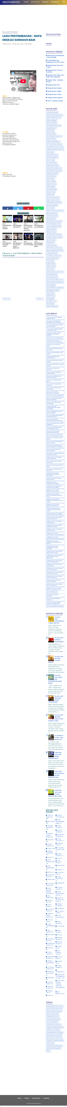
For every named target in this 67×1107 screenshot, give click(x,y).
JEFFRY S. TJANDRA (51, 181)
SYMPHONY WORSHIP (52, 149)
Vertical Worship (57, 237)
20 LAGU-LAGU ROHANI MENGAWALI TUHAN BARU (53, 392)
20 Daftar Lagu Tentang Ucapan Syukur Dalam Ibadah (55, 341)
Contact (27, 1098)
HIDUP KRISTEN (11, 2)
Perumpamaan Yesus (52, 1032)
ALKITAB (49, 1048)
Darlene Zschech (51, 184)
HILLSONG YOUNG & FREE (53, 197)
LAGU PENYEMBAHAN (52, 592)
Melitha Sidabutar (52, 213)
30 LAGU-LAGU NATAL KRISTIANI (54, 435)
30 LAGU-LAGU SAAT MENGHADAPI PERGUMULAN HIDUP (55, 454)
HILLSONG (56, 115)
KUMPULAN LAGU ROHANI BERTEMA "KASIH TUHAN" (53, 490)
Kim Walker (59, 202)
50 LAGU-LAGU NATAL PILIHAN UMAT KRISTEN (54, 479)
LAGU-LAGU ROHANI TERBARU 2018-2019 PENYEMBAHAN (54, 603)
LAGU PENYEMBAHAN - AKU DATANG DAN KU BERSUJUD (17, 245)
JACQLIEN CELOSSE (51, 171)
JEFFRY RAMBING (51, 187)
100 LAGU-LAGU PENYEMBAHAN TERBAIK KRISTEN (54, 317)
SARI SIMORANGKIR (51, 125)
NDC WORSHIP (58, 144)
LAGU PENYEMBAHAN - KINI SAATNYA (17, 225)
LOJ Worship (58, 234)
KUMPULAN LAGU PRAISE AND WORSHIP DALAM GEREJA (54, 486)
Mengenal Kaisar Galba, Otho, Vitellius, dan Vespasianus (55, 76)
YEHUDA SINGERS (51, 218)
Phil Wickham (50, 303)
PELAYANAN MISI (56, 1048)
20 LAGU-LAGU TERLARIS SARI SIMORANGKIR (54, 403)
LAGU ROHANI (34, 5)
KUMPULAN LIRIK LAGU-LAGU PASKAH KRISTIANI (54, 580)
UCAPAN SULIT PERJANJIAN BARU (54, 1046)
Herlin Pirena (50, 202)
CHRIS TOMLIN (50, 152)
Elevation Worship (52, 274)
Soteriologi (50, 1030)
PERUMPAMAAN (55, 2)
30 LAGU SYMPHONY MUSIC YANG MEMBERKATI (55, 424)
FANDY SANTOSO (51, 272)
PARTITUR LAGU (35, 2)
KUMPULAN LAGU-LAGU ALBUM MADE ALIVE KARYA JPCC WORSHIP (55, 514)
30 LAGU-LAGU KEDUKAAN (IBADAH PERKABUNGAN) (53, 431)
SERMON (59, 1011)
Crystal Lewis (50, 269)
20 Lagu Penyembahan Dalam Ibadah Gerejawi (54, 412)
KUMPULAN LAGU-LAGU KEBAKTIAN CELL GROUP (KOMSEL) (55, 533)
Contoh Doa (58, 1038)
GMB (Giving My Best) (52, 155)
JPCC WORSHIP (50, 136)
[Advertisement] (33, 17)
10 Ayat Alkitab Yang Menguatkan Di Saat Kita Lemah (55, 61)
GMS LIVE (61, 149)
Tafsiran (57, 1030)
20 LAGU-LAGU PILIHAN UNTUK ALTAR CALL (54, 384)
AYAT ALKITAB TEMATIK (52, 1022)
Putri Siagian (50, 261)
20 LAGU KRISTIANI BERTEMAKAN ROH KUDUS (55, 349)
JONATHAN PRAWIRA (52, 189)
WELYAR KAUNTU (57, 168)
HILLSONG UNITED (51, 133)
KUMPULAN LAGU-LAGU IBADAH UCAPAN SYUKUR (54, 530)
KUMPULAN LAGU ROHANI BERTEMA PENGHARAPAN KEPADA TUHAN (55, 500)
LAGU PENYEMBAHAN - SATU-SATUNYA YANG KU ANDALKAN (28, 227)
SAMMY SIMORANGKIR (52, 306)
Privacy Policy (36, 1098)
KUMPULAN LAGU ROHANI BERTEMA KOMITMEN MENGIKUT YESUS (54, 495)
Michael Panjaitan (51, 250)
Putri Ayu (60, 250)
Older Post (40, 299)
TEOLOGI (26, 2)
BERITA (61, 1032)
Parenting (49, 1027)
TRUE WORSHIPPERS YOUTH (53, 224)
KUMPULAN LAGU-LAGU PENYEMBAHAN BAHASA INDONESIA (52, 547)
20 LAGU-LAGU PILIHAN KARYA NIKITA (54, 380)
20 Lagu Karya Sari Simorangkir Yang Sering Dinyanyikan (54, 408)
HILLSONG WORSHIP (52, 163)
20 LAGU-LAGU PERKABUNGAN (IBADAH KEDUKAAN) (54, 376)
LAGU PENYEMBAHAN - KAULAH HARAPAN (7, 226)
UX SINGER (49, 256)
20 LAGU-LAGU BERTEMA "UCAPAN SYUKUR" (55, 365)
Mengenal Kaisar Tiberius (54, 94)
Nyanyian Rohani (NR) (52, 112)
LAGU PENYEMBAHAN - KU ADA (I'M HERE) (28, 243)
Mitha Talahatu (51, 282)
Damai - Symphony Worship (55, 101)
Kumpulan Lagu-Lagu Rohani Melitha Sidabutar (54, 584)
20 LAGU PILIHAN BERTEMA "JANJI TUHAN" (54, 353)
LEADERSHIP (50, 1016)
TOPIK (25, 5)
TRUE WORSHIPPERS (52, 123)
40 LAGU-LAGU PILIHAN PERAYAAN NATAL (55, 465)
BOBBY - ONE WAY (51, 200)
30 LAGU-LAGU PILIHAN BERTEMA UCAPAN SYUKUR (55, 442)
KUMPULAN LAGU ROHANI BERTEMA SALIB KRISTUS (53, 505)
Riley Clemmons (51, 285)
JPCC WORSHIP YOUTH (52, 277)
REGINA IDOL (60, 282)
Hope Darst (58, 221)
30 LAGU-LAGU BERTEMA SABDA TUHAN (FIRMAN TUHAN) (54, 427)
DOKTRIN (59, 1035)
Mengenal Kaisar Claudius (54, 88)
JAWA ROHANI (50, 258)
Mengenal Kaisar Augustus (55, 97)
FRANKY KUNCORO (51, 232)
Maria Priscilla (51, 295)
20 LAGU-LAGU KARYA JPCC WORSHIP (53, 368)
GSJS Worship (50, 293)
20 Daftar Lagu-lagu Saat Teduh (54, 345)
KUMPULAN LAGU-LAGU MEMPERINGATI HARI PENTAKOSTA (55, 537)
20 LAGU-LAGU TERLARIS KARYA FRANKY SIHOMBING (54, 399)
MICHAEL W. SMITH (58, 147)
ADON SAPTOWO (51, 192)
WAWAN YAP (50, 173)
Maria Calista (59, 279)
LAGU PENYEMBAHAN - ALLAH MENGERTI (39, 225)
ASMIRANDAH (60, 287)
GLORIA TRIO (59, 136)
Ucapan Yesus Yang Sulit (53, 1019)
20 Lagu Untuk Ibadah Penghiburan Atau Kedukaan (54, 420)
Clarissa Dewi (57, 256)
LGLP (58, 200)
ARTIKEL (48, 1014)
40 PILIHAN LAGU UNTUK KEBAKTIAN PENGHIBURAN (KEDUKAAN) (53, 474)
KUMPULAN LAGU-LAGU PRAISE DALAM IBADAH (54, 565)
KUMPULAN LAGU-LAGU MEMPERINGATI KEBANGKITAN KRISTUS (54, 542)
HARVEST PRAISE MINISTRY (53, 141)
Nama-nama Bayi (51, 1035)
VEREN (55, 205)
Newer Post (7, 299)
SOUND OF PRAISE (51, 139)
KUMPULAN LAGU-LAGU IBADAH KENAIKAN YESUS (54, 522)
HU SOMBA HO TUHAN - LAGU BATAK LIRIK (59, 737)
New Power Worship (52, 216)
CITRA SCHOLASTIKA (51, 245)
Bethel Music (50, 221)
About (19, 1098)
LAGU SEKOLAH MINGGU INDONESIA (53, 595)
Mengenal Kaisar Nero (53, 85)
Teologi (56, 1016)
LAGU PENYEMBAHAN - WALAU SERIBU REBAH (39, 244)
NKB (61, 115)
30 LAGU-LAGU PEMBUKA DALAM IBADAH (55, 438)
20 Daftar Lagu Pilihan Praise (54, 338)
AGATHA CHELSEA (51, 266)
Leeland (59, 171)
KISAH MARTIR (50, 1038)
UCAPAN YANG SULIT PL (56, 1008)
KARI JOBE (49, 168)
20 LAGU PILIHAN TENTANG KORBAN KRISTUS (53, 357)
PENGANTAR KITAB (58, 1027)
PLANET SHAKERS (51, 117)
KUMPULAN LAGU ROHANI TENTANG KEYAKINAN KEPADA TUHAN (54, 510)
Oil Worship (50, 234)
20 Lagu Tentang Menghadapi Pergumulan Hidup (55, 416)
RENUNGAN (45, 2)
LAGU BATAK (48, 905)
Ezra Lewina (58, 248)
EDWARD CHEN (50, 194)
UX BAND (49, 237)
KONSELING (49, 1040)
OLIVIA (56, 258)
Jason (56, 173)
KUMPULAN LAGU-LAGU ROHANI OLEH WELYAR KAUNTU (54, 573)
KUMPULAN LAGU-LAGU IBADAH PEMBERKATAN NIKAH (54, 526)
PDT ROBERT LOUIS (51, 301)
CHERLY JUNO (60, 272)
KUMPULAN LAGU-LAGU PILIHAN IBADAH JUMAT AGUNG (54, 552)
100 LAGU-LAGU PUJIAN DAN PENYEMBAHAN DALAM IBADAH (54, 321)
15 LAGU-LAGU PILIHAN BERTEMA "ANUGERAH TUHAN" (55, 329)
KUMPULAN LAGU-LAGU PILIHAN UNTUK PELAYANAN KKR (54, 561)
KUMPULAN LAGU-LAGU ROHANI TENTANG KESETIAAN (54, 577)
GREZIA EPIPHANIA (51, 176)
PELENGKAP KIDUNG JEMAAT (49, 835)
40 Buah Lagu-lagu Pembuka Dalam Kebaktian (54, 458)
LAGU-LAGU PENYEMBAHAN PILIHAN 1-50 (53, 599)
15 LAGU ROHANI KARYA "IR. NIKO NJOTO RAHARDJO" (55, 325)
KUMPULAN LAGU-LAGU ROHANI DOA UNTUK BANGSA (54, 569)
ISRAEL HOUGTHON (51, 210)
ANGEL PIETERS (50, 179)
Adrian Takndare (51, 229)
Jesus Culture (50, 160)
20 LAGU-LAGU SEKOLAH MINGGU (55, 396)
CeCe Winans (50, 290)
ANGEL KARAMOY (51, 287)
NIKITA (59, 125)
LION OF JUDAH (50, 279)
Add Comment (28, 44)
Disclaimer (46, 1098)
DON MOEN (49, 147)
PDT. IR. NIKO (50, 144)
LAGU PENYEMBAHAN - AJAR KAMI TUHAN (7, 244)
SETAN (48, 1051)
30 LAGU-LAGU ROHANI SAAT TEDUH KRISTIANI (54, 450)
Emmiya (57, 290)
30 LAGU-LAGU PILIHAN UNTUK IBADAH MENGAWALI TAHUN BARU (55, 446)
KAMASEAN (60, 210)
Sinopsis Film (50, 1043)
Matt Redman (50, 298)
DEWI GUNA (49, 205)
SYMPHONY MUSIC (51, 128)
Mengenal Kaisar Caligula (54, 91)
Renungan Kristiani (52, 1006)
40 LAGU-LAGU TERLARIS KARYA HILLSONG (54, 469)
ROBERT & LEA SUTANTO (53, 165)
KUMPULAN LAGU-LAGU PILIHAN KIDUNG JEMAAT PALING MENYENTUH (54, 557)
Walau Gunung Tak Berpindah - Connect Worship (55, 56)
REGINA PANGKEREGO (52, 157)
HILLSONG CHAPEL (51, 240)
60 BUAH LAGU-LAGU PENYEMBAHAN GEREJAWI (53, 482)
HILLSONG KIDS (50, 208)
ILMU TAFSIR (55, 1014)
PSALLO (59, 117)
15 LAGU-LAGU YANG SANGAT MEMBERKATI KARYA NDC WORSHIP (54, 334)
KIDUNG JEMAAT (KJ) (49, 816)
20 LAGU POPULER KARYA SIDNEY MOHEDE (55, 361)
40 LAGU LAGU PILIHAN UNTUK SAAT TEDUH (54, 462)
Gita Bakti (49, 115)
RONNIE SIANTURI (51, 264)
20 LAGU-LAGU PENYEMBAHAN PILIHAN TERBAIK (54, 372)
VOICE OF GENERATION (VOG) (54, 226)
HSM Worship (50, 242)
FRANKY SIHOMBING (51, 120)
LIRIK (49, 857)
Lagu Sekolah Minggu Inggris (55, 606)
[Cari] (64, 2)
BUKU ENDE (51, 821)
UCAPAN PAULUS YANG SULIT (54, 1024)
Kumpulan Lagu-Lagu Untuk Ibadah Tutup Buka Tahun (54, 588)
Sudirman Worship (52, 253)
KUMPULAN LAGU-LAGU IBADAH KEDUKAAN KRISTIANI (54, 518)
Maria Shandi (50, 131)
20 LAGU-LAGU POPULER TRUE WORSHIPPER (54, 388)
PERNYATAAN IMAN (58, 1040)
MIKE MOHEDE (50, 248)
